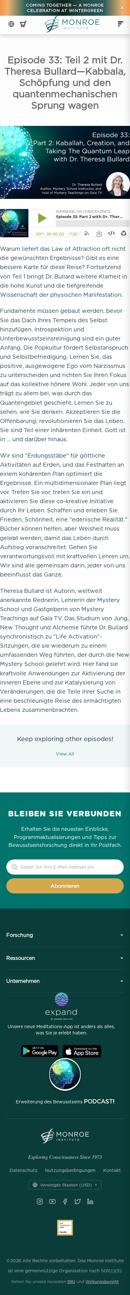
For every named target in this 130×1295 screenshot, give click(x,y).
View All (65, 754)
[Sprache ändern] (11, 24)
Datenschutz (23, 1170)
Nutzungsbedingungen (70, 1170)
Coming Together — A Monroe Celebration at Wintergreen (65, 8)
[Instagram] (40, 1201)
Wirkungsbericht (102, 1281)
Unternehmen (23, 981)
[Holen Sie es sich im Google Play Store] (40, 1051)
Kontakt (112, 1170)
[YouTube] (52, 1201)
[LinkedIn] (90, 1201)
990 (71, 1281)
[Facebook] (65, 1201)
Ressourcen (20, 958)
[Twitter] (77, 1201)
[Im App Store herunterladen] (82, 1051)
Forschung (19, 935)
